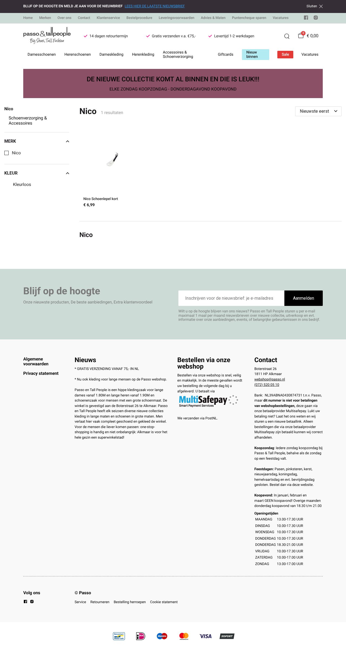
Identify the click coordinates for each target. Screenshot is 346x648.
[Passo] (47, 36)
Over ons (64, 18)
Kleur (11, 173)
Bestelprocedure (139, 18)
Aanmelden (303, 298)
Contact (84, 18)
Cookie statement (164, 602)
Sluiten (312, 6)
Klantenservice (108, 18)
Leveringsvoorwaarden (176, 18)
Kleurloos (22, 184)
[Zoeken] (287, 36)
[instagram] (315, 18)
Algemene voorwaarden (35, 361)
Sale (285, 54)
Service (80, 602)
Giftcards (225, 54)
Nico (16, 153)
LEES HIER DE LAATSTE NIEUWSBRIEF (155, 6)
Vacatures (281, 18)
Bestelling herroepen (130, 602)
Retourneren (99, 602)
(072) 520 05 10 (266, 385)
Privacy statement (40, 373)
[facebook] (306, 18)
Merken (45, 18)
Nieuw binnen (252, 54)
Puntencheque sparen (249, 18)
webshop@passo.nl (269, 380)
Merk (10, 141)
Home (28, 18)
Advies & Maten (213, 18)
